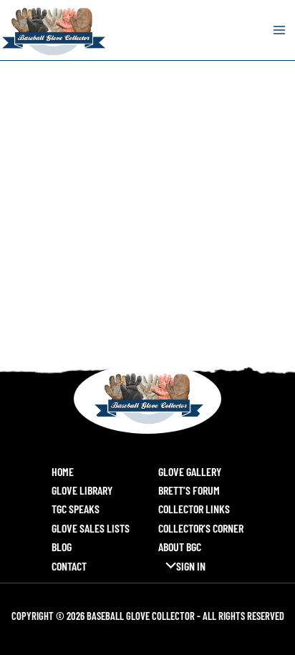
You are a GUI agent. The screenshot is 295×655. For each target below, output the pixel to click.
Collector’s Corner (200, 528)
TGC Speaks (76, 508)
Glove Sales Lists (91, 528)
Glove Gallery (189, 471)
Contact (69, 566)
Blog (62, 546)
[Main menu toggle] (279, 30)
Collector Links (194, 508)
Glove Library (82, 490)
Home (63, 471)
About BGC (179, 546)
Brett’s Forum (189, 490)
